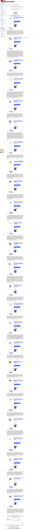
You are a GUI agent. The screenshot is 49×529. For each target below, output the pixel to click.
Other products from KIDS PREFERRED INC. (17, 103)
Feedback (19, 527)
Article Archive (2, 20)
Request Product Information (18, 525)
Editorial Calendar (6, 525)
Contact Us (2, 25)
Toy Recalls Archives (3, 29)
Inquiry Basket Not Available (17, 21)
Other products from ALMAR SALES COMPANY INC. (18, 163)
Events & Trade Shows (10, 525)
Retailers (2, 35)
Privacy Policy (11, 527)
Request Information (3, 36)
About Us (2, 24)
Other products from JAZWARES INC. (17, 144)
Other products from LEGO (16, 123)
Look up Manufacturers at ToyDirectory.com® (13, 526)
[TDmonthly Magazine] (7, 3)
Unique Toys (2, 7)
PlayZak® (22, 525)
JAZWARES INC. (17, 143)
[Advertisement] (2, 49)
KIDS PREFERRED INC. (18, 102)
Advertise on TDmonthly (26, 37)
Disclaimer (9, 527)
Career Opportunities (15, 527)
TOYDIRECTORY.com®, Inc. (18, 528)
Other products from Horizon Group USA (17, 324)
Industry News (2, 10)
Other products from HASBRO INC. (17, 81)
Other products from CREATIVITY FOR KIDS (17, 40)
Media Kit (14, 525)
